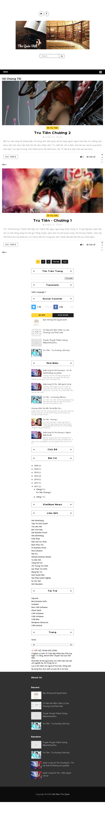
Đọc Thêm (10, 157)
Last (64, 262)
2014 (36, 479)
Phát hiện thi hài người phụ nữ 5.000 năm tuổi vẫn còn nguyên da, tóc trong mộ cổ (51, 662)
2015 (36, 476)
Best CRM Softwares (39, 607)
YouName (35, 604)
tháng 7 (39, 497)
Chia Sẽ (91, 157)
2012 (36, 483)
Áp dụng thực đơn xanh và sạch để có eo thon (49, 669)
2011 (36, 486)
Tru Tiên (53, 128)
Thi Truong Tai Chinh (39, 566)
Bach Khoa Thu (37, 545)
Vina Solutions (37, 551)
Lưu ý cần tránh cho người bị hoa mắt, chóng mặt (51, 666)
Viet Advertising (37, 520)
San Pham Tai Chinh (39, 569)
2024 (36, 469)
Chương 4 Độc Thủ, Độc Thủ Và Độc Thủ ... (46, 408)
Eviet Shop (35, 539)
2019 (36, 472)
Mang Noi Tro (36, 572)
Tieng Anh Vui (37, 563)
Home (33, 640)
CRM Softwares (37, 613)
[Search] (61, 56)
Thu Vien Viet (36, 527)
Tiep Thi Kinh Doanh (39, 524)
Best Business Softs (39, 601)
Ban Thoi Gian (37, 530)
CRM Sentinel (36, 625)
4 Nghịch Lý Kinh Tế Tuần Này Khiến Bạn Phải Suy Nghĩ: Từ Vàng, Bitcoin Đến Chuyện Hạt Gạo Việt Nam (51, 655)
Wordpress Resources (39, 622)
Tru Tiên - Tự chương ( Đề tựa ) (56, 350)
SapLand (34, 598)
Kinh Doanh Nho (38, 575)
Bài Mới (42, 315)
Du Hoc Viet (36, 581)
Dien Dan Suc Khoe (39, 542)
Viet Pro (34, 554)
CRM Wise (35, 619)
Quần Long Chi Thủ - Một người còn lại (57, 384)
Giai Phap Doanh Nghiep (41, 578)
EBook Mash (36, 610)
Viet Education (37, 584)
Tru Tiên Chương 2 (52, 133)
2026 (36, 466)
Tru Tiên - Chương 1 (52, 220)
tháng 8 (39, 489)
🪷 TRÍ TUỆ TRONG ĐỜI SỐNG (44, 651)
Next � (56, 262)
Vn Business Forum (38, 548)
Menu (5, 72)
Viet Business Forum (39, 533)
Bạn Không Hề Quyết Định (55, 320)
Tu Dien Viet (36, 560)
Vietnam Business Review (41, 557)
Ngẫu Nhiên (63, 315)
